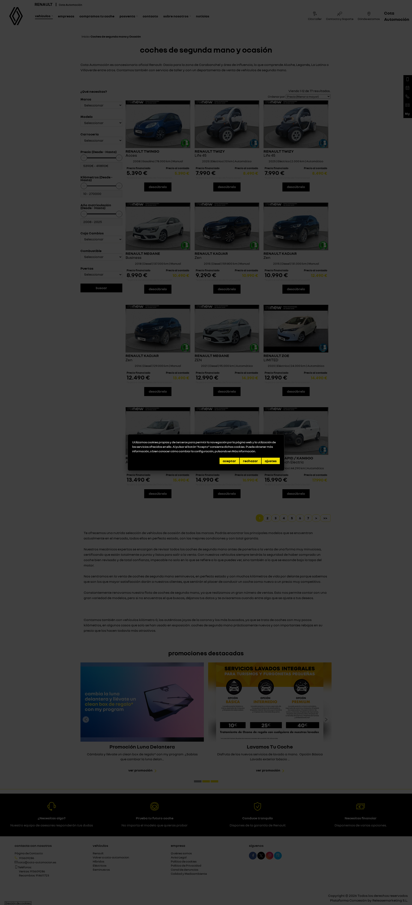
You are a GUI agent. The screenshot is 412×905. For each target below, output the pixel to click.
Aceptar (229, 461)
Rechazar (250, 461)
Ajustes (271, 461)
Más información (243, 451)
